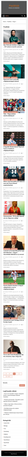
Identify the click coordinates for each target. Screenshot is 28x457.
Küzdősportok (7, 437)
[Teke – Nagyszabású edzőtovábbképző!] (14, 106)
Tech (5, 445)
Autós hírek (6, 423)
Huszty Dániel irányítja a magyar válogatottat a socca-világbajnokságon (13, 287)
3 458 (8, 376)
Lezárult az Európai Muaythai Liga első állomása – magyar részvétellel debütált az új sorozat (13, 252)
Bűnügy (6, 425)
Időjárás (6, 434)
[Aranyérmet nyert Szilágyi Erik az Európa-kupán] (14, 312)
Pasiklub (14, 6)
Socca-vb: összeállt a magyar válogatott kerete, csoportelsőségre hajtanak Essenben (13, 395)
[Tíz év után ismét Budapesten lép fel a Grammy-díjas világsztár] (14, 347)
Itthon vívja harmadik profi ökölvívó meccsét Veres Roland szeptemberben (13, 183)
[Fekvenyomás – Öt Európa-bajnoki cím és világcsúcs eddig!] (14, 208)
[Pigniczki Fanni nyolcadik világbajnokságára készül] (14, 71)
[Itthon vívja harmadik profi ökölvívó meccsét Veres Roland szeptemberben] (14, 173)
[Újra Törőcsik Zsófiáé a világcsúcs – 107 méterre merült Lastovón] (14, 37)
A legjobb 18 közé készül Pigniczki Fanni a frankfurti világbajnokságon (13, 148)
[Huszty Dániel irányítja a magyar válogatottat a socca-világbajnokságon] (14, 277)
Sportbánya (7, 43)
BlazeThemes (14, 454)
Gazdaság (6, 431)
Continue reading (6, 61)
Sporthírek (14, 43)
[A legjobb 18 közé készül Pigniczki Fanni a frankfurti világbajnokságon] (14, 139)
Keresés (5, 383)
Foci (5, 428)
